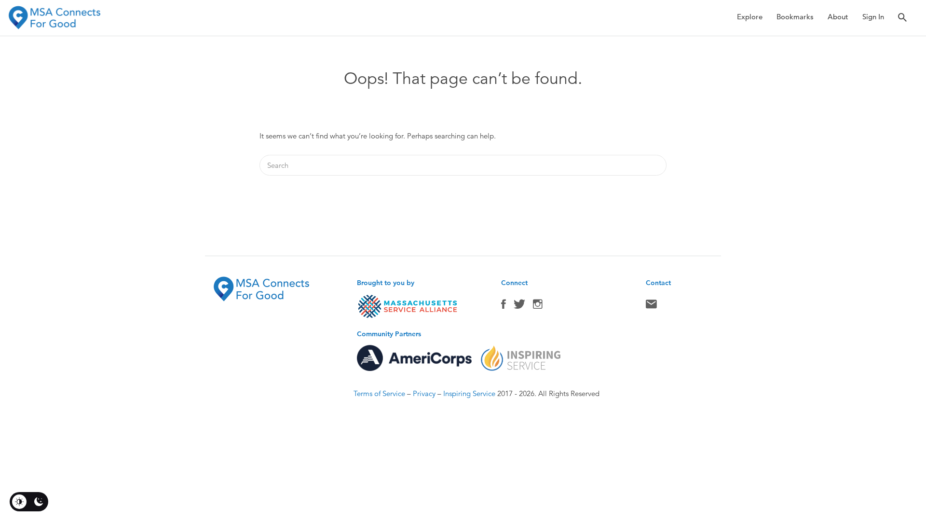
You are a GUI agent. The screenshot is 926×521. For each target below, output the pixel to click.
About (838, 16)
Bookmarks (795, 16)
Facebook (503, 306)
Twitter (519, 306)
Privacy (424, 393)
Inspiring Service (469, 393)
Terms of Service (379, 393)
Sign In (873, 16)
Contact (651, 306)
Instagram (538, 306)
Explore (750, 16)
